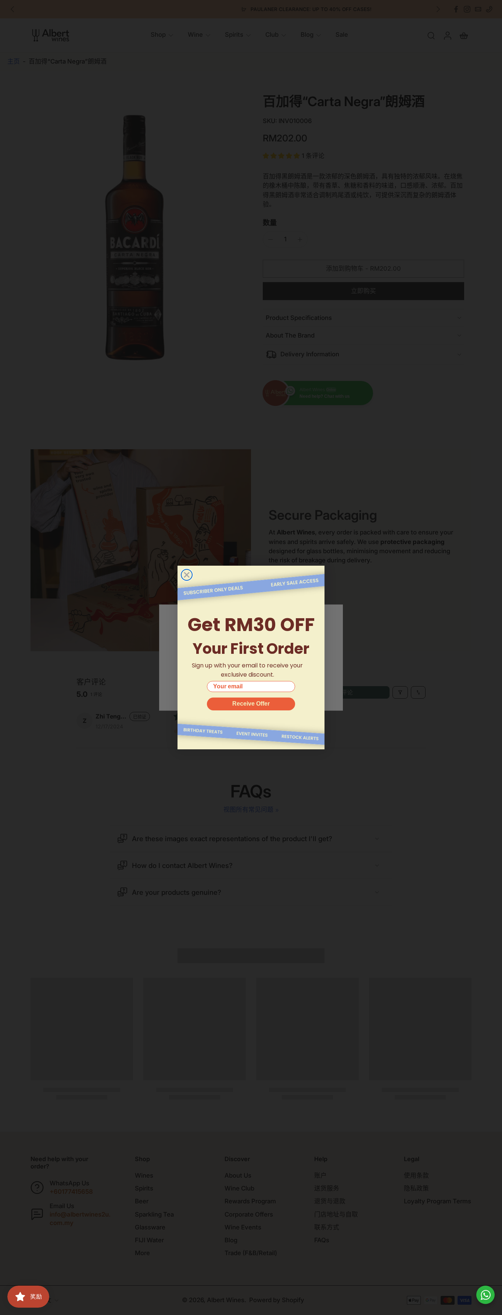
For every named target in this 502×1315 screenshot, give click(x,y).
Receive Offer (251, 703)
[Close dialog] (186, 574)
